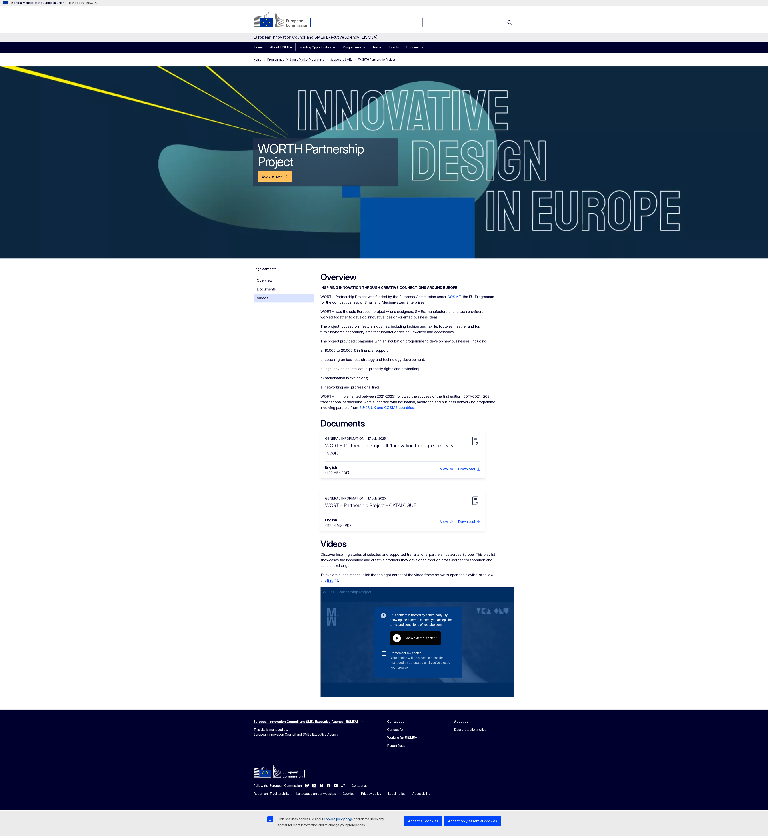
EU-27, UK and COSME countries (386, 407)
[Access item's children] (335, 47)
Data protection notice (470, 730)
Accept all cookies (423, 821)
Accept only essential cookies (472, 821)
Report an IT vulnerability (272, 794)
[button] (446, 469)
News (377, 47)
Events (394, 47)
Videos (262, 298)
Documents (414, 47)
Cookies (348, 794)
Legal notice (397, 794)
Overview (264, 280)
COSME (454, 297)
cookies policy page (338, 819)
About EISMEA (281, 47)
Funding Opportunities (315, 47)
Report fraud (396, 746)
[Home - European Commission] (286, 20)
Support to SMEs (341, 59)
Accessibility (421, 794)
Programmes (352, 47)
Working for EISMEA (402, 738)
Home (258, 47)
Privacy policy (371, 794)
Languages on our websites (316, 794)
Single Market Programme (307, 59)
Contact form (396, 730)
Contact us (359, 786)
